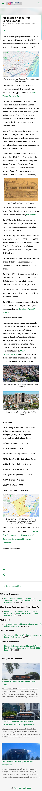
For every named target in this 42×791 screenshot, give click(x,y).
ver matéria (31, 215)
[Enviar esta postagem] (4, 570)
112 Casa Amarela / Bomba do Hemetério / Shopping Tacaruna (19, 539)
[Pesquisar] (39, 3)
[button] (4, 30)
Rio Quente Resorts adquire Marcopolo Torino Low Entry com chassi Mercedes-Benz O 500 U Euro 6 (22, 648)
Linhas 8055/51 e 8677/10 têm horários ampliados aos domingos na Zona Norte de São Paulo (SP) (23, 600)
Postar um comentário (12, 586)
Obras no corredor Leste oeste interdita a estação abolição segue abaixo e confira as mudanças (21, 613)
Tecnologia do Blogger (22, 788)
